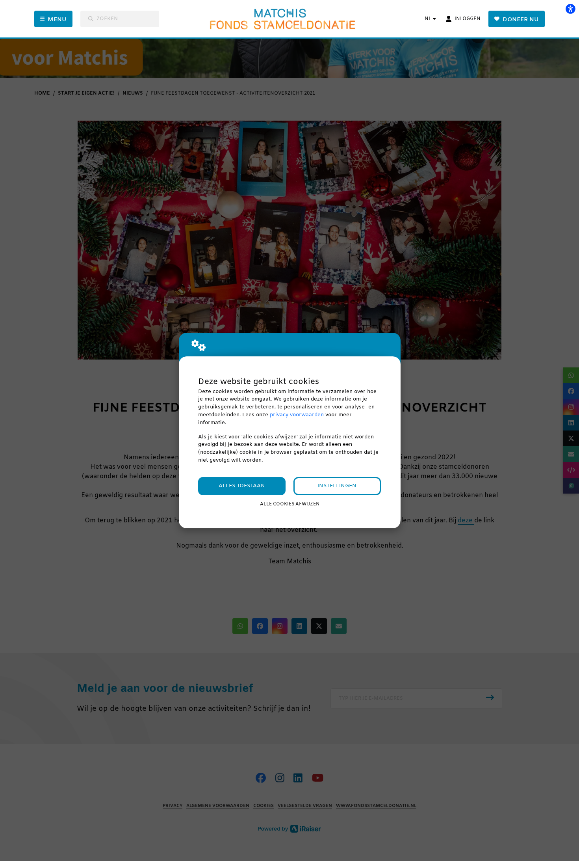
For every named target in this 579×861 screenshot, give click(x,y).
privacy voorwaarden (297, 415)
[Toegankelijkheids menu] (570, 8)
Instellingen (336, 486)
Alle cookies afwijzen (289, 504)
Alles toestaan (242, 486)
